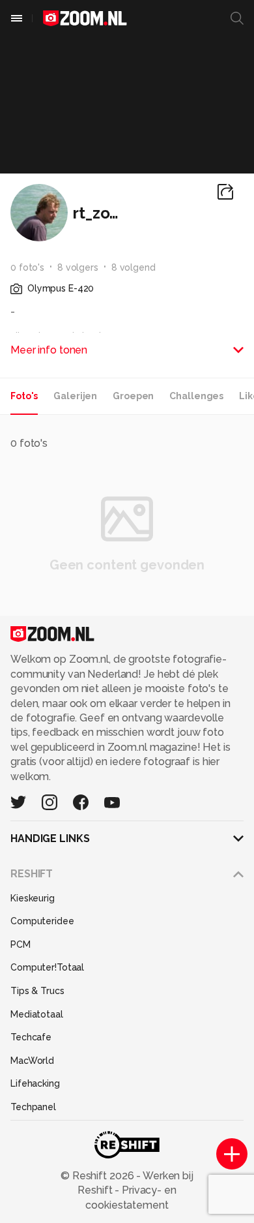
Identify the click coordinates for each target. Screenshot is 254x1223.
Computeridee (42, 921)
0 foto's (27, 267)
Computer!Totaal (47, 967)
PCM (20, 944)
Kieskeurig (32, 898)
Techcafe (30, 1037)
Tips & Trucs (37, 991)
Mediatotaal (36, 1014)
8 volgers (77, 267)
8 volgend (133, 267)
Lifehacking (35, 1083)
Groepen (133, 396)
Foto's (24, 396)
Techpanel (33, 1107)
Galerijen (75, 396)
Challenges (196, 396)
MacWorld (32, 1060)
